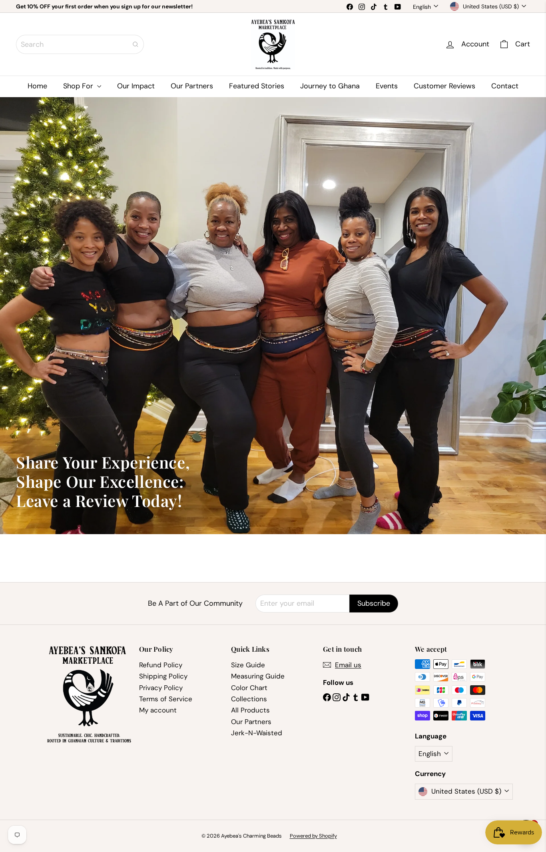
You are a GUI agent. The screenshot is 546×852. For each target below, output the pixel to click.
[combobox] (80, 44)
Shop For (79, 86)
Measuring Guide (258, 676)
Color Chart (249, 687)
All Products (250, 710)
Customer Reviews (444, 86)
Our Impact (136, 86)
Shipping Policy (163, 676)
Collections (249, 698)
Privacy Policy (161, 687)
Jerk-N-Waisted (256, 732)
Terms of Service (165, 698)
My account (158, 710)
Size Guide (248, 664)
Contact (504, 86)
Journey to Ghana (330, 86)
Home (37, 86)
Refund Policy (160, 664)
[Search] (135, 44)
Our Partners (192, 86)
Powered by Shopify (313, 835)
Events (387, 86)
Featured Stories (256, 86)
